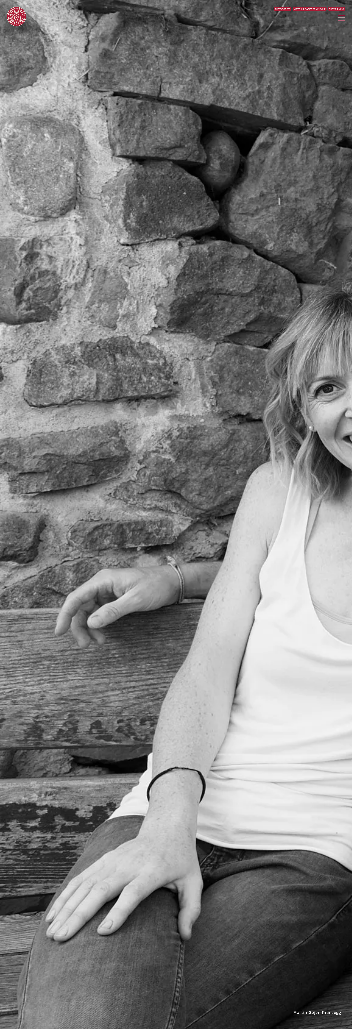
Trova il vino (336, 8)
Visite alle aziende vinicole (310, 8)
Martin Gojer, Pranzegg (317, 1012)
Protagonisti (282, 8)
